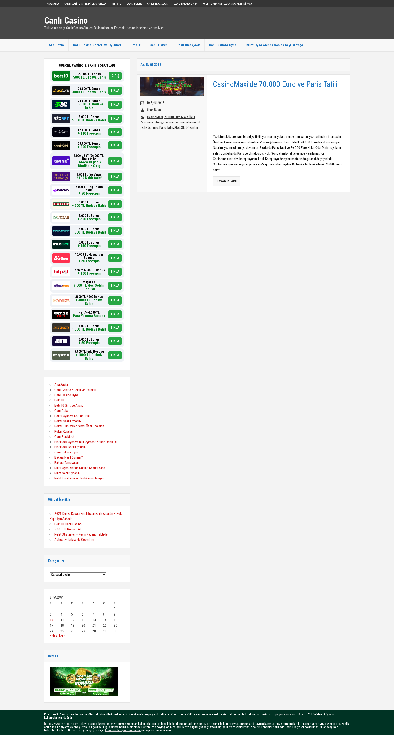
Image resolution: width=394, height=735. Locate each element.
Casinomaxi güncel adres (180, 122)
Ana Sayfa (53, 3)
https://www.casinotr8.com (289, 714)
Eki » (62, 635)
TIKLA (115, 90)
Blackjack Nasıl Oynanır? (70, 447)
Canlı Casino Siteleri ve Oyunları (85, 3)
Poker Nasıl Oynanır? (67, 421)
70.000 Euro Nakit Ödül (179, 117)
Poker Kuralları (63, 431)
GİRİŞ (115, 76)
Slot (177, 128)
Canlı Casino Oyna (66, 395)
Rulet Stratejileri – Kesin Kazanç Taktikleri (81, 534)
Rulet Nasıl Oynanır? (67, 473)
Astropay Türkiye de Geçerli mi (74, 540)
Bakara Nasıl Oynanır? (68, 457)
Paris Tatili (166, 128)
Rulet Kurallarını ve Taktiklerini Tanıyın (79, 478)
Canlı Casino (66, 21)
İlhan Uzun (154, 110)
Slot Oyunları (189, 128)
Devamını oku (227, 181)
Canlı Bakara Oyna (185, 3)
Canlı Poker (134, 3)
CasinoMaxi (155, 117)
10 (51, 620)
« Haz (53, 635)
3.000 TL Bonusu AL (68, 529)
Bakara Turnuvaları (66, 463)
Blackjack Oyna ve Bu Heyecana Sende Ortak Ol (85, 442)
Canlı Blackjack (157, 3)
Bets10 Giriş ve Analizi (69, 405)
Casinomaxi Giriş (151, 122)
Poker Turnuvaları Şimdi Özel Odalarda (79, 426)
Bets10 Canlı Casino (68, 524)
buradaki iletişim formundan (123, 730)
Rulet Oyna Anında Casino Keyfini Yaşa (227, 3)
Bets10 (116, 3)
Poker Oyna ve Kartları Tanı (72, 416)
